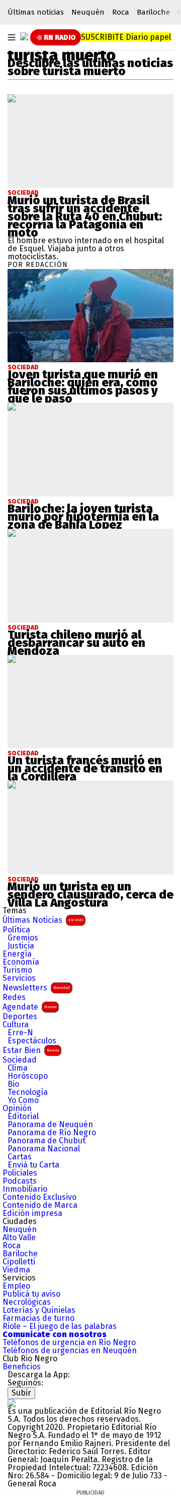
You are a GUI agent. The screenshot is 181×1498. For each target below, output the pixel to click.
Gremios (23, 938)
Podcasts (20, 1181)
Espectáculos (32, 1041)
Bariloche (153, 12)
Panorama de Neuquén (50, 1125)
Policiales (20, 1173)
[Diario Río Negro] (24, 36)
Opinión (17, 1108)
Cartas (20, 1157)
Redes (14, 997)
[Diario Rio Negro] (12, 1403)
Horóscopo (28, 1076)
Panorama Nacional (44, 1149)
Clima (18, 1068)
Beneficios (22, 1367)
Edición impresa (32, 1213)
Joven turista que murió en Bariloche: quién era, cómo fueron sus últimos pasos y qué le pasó (83, 386)
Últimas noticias (36, 12)
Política (16, 930)
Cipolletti (19, 1262)
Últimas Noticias (43, 920)
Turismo (17, 970)
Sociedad (23, 193)
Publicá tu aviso (31, 1294)
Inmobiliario (25, 1189)
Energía (17, 954)
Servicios (19, 978)
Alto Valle (19, 1238)
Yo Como (23, 1100)
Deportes (20, 1017)
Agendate (29, 1007)
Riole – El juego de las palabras (60, 1326)
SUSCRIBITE (126, 37)
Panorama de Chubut (46, 1141)
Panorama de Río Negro (52, 1133)
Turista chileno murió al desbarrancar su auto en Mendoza (76, 643)
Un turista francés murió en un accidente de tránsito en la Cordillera (85, 768)
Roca (120, 12)
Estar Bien (31, 1050)
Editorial (23, 1117)
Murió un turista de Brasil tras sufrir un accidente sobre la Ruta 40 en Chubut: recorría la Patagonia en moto (85, 216)
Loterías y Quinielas (39, 1310)
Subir (21, 1393)
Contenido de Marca (40, 1205)
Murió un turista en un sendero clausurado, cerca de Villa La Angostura (90, 894)
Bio (13, 1084)
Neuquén (88, 12)
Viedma (16, 1270)
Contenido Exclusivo (39, 1197)
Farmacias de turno (38, 1318)
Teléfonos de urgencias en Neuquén (70, 1351)
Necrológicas (27, 1302)
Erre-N (20, 1033)
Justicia (21, 946)
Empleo (16, 1286)
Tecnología (28, 1092)
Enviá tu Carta (33, 1165)
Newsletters (36, 987)
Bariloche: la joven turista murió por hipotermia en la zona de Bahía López (83, 517)
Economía (21, 962)
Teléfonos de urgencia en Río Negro (69, 1343)
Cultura (16, 1025)
